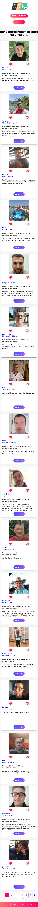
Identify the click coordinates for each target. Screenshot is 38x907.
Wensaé (5, 68)
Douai (4, 176)
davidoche (6, 600)
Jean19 (4, 547)
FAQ (10, 905)
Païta (4, 602)
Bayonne (5, 229)
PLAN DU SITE (23, 905)
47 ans (14, 442)
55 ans (14, 336)
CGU (15, 905)
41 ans (9, 709)
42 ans (12, 656)
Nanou (4, 387)
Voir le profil (19, 88)
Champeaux (6, 442)
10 (23, 899)
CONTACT (33, 905)
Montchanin (6, 336)
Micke (4, 441)
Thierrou (5, 121)
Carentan (5, 762)
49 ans (17, 123)
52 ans (12, 762)
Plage (4, 228)
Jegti (4, 281)
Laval (4, 70)
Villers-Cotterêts (8, 123)
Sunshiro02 (6, 814)
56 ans (12, 549)
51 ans (12, 496)
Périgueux (5, 283)
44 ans (13, 283)
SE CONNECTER (19, 22)
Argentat (5, 496)
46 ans (10, 70)
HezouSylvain (7, 654)
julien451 (5, 867)
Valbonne (5, 656)
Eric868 (5, 174)
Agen (4, 709)
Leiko (4, 760)
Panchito (5, 707)
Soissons (5, 815)
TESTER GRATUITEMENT (19, 16)
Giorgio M (5, 494)
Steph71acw (6, 334)
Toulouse (5, 549)
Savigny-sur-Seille (8, 389)
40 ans (10, 176)
